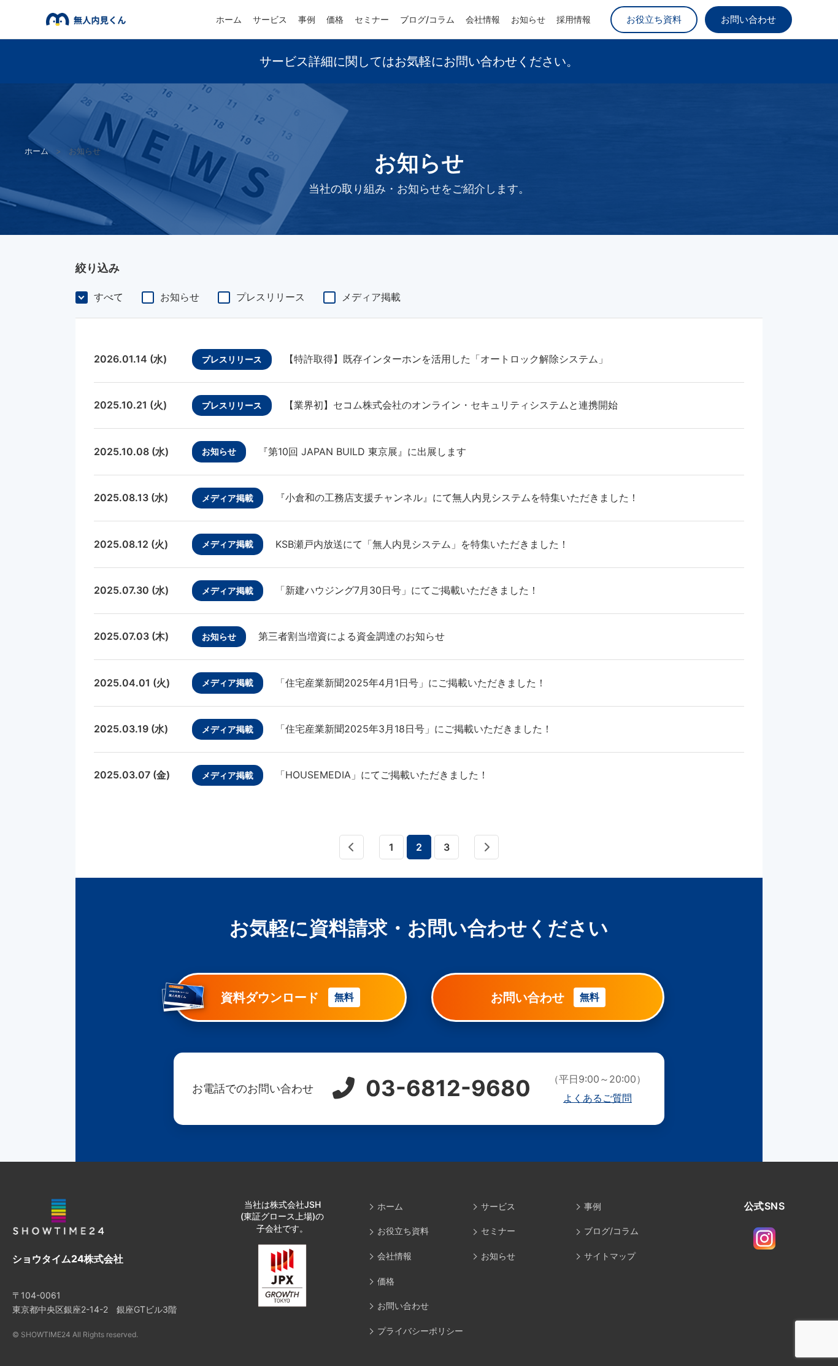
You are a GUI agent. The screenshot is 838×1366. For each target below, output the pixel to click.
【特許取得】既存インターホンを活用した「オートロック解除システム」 (446, 359)
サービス (270, 19)
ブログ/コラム (427, 19)
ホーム (229, 19)
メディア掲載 (371, 297)
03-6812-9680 (446, 1088)
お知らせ (528, 19)
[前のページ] (351, 847)
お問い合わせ (748, 19)
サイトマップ (610, 1256)
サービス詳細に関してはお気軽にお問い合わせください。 (419, 61)
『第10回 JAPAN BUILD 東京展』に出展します (362, 451)
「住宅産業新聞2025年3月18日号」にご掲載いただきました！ (413, 729)
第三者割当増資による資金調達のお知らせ (351, 636)
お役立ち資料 (654, 19)
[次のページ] (486, 847)
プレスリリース (270, 297)
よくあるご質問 (597, 1098)
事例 (306, 19)
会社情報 (483, 19)
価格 (335, 19)
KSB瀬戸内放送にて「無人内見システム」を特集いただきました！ (422, 544)
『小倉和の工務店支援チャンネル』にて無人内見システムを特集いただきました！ (457, 497)
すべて (108, 297)
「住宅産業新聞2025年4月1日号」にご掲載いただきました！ (410, 683)
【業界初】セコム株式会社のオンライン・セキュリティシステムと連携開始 (451, 405)
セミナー (372, 19)
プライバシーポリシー (420, 1331)
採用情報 (573, 19)
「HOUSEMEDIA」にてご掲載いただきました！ (381, 775)
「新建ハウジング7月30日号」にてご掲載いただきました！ (407, 590)
